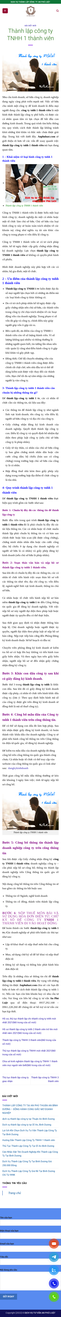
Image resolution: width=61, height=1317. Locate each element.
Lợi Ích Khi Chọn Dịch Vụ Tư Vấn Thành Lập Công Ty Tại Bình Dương (29, 1132)
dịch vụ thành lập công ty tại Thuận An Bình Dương (28, 1119)
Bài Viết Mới (30, 26)
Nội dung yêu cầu (8, 1270)
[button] (5, 10)
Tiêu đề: (4, 1257)
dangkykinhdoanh (18, 768)
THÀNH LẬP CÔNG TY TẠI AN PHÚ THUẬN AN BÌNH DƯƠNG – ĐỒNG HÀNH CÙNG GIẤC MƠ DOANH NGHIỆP (30, 1109)
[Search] (57, 11)
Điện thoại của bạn (9, 1230)
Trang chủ (14, 1193)
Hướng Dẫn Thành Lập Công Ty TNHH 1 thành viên (28, 1140)
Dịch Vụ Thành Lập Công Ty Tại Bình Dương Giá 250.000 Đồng (27, 1163)
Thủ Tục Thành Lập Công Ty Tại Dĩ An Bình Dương (28, 1146)
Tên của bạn (6, 1217)
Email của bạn (7, 1243)
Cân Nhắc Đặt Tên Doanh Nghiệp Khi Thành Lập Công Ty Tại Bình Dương (30, 1153)
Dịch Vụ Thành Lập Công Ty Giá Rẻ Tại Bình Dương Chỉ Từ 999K (28, 1173)
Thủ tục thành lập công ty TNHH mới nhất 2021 (26, 1050)
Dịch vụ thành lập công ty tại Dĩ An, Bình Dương (26, 1124)
